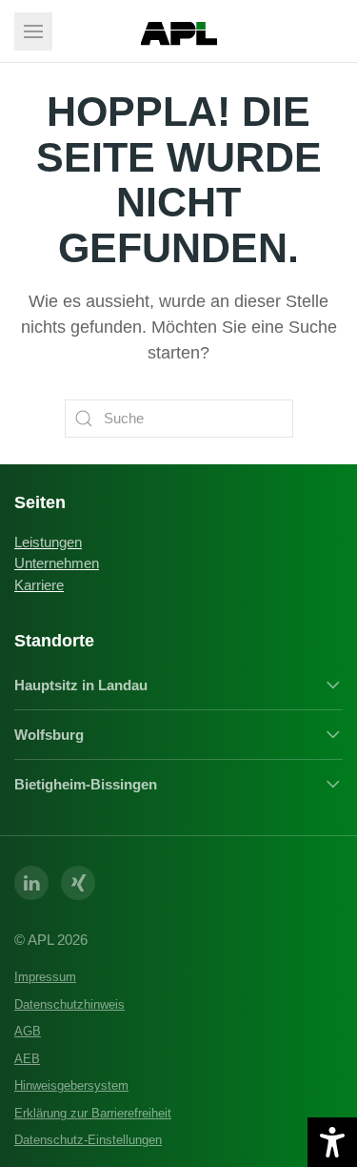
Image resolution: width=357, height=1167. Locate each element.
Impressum (45, 977)
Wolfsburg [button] (49, 735)
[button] (33, 31)
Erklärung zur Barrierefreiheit (92, 1113)
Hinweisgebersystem (71, 1085)
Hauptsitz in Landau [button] (81, 685)
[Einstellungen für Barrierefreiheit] (332, 1142)
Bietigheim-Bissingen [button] (85, 784)
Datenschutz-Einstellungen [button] (88, 1140)
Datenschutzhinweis (69, 1004)
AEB (27, 1059)
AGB (27, 1031)
